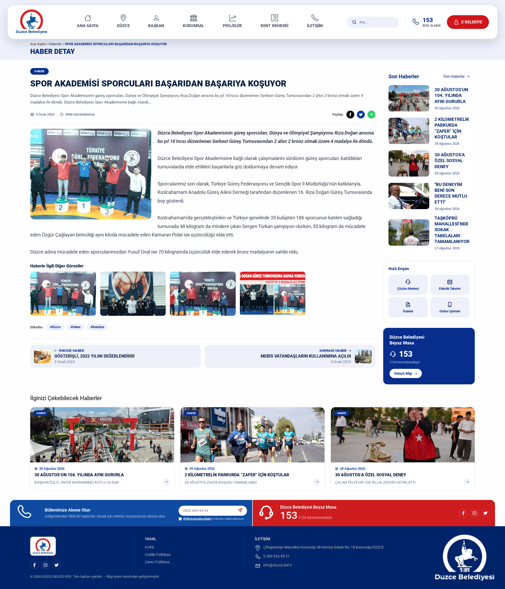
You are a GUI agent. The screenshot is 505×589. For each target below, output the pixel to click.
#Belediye (97, 327)
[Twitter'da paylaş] (361, 114)
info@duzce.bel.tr (277, 565)
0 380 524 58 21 (276, 556)
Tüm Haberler (454, 76)
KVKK (149, 547)
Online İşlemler (450, 311)
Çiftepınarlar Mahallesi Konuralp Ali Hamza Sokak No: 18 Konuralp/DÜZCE (323, 547)
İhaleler (408, 311)
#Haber (75, 327)
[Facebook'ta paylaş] (350, 114)
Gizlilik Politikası (158, 554)
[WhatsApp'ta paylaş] (371, 114)
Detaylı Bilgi (403, 373)
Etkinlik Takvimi (450, 289)
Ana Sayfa (38, 44)
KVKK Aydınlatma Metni (197, 518)
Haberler (55, 44)
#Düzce (55, 327)
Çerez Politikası (157, 562)
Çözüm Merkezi (408, 289)
